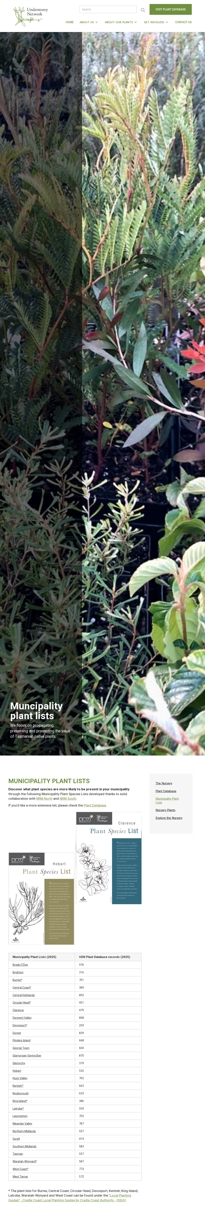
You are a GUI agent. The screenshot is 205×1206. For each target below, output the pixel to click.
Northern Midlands (24, 1131)
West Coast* (20, 1169)
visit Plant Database (171, 9)
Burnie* (17, 980)
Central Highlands (24, 995)
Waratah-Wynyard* (25, 1161)
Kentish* (18, 1085)
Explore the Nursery (169, 818)
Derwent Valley (22, 1017)
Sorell (16, 1138)
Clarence (18, 1010)
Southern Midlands (24, 1146)
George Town (21, 1048)
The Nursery (164, 783)
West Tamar (20, 1176)
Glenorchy (19, 1063)
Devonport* (20, 1025)
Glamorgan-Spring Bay (27, 1055)
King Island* (20, 1101)
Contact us (183, 22)
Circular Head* (22, 1002)
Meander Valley (22, 1123)
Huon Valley (20, 1078)
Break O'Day (20, 964)
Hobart (17, 1070)
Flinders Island (21, 1040)
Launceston (20, 1116)
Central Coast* (22, 987)
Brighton (18, 972)
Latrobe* (18, 1108)
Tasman (18, 1153)
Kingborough (21, 1093)
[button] (89, 22)
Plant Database (95, 805)
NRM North (44, 799)
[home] (31, 16)
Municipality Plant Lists (167, 800)
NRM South (68, 799)
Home (70, 22)
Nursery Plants (165, 810)
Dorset (17, 1033)
